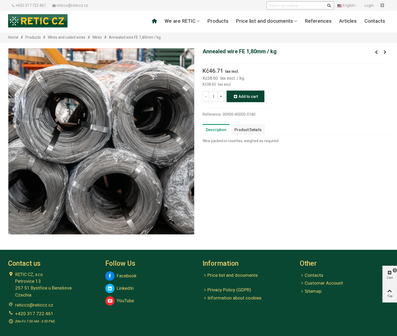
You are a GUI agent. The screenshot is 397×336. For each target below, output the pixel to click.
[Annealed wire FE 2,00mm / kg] (385, 52)
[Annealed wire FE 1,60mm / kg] (376, 52)
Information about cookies (234, 298)
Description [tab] (216, 130)
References (318, 21)
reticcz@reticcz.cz (34, 305)
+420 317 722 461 (34, 313)
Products (217, 21)
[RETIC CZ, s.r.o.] (38, 20)
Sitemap (313, 291)
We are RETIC (180, 21)
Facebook (125, 275)
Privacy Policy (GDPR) (229, 289)
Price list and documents (264, 21)
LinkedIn (124, 288)
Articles (348, 21)
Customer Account (324, 283)
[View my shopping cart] (383, 5)
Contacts (374, 21)
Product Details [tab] (248, 130)
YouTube (124, 300)
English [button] (349, 5)
